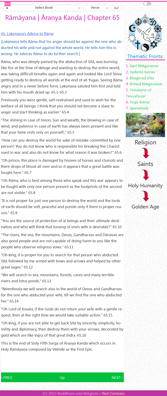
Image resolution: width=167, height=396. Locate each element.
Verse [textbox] (95, 8)
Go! (116, 8)
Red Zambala (113, 393)
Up (62, 377)
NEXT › (117, 377)
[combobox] (42, 8)
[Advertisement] (62, 362)
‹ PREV (6, 377)
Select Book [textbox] (44, 8)
